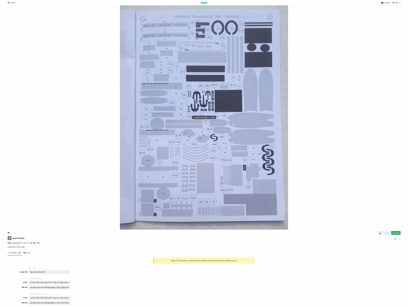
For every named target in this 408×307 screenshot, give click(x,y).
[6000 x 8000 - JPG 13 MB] (380, 233)
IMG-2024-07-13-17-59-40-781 (24, 242)
